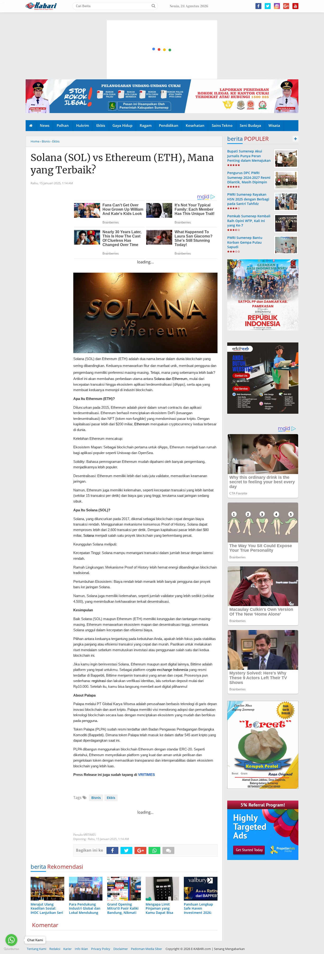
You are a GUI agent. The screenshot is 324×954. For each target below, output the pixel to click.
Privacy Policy (100, 949)
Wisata (274, 125)
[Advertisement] (162, 27)
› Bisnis (45, 141)
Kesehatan (195, 125)
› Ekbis (55, 141)
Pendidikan (168, 125)
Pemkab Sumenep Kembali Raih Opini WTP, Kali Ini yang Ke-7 (248, 220)
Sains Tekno (222, 125)
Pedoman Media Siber (146, 949)
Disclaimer (120, 949)
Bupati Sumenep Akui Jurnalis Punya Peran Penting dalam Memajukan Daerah (249, 158)
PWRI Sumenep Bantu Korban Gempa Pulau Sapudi (244, 242)
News (44, 125)
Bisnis (96, 797)
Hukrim (82, 125)
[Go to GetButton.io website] (11, 949)
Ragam (146, 125)
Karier (67, 949)
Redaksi (54, 949)
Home (35, 141)
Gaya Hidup (122, 125)
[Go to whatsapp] (11, 940)
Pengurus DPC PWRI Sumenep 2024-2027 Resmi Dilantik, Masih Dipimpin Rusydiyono (248, 180)
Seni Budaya (250, 125)
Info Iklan (81, 949)
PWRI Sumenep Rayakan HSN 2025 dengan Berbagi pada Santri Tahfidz (248, 199)
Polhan (63, 125)
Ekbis (100, 125)
